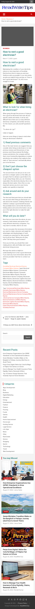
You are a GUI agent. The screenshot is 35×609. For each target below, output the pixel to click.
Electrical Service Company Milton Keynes (16, 298)
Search (5, 333)
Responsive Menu (31, 1)
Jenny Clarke (18, 490)
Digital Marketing (8, 395)
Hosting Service (8, 424)
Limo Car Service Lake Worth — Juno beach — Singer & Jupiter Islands (17, 318)
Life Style (6, 429)
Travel (5, 449)
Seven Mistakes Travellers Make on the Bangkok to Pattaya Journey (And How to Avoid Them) (16, 360)
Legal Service (7, 427)
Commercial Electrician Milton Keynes (18, 288)
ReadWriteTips (18, 557)
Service (5, 439)
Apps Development (9, 388)
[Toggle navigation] (4, 14)
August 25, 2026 (8, 590)
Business (6, 48)
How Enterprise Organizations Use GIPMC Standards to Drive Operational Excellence (16, 485)
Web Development (8, 451)
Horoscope (6, 422)
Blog (4, 390)
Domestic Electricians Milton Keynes (14, 290)
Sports (5, 444)
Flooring (5, 410)
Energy (5, 400)
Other (4, 434)
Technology (6, 446)
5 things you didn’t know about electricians (16, 325)
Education (6, 397)
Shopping (6, 441)
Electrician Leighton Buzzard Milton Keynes (16, 301)
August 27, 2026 (8, 490)
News (5, 432)
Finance (5, 407)
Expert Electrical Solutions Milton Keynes (15, 305)
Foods (5, 412)
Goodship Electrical (9, 266)
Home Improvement (9, 419)
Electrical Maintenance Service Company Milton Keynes (17, 295)
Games (5, 414)
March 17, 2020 (7, 58)
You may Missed (10, 458)
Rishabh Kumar (18, 590)
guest (15, 58)
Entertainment (7, 402)
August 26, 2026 (8, 557)
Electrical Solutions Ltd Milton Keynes (14, 300)
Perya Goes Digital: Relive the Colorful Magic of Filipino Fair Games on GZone (15, 551)
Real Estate (6, 437)
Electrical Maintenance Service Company (15, 292)
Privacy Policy (22, 603)
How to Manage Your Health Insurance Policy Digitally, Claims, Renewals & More (16, 585)
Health (5, 417)
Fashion (5, 405)
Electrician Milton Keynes (10, 303)
